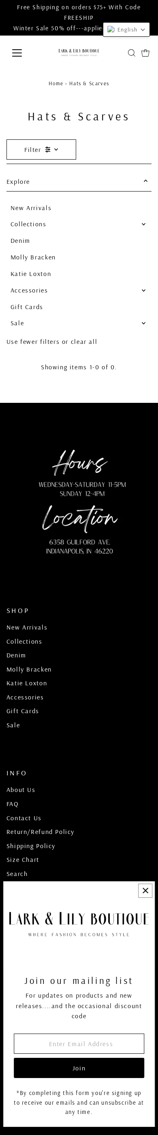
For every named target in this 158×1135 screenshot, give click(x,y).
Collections (29, 224)
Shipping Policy (31, 846)
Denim (20, 240)
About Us (21, 789)
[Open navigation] (23, 53)
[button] (126, 29)
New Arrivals (31, 208)
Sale (17, 323)
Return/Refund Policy (40, 832)
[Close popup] (145, 891)
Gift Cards (27, 307)
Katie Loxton (31, 274)
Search (17, 874)
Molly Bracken (33, 257)
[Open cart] (145, 53)
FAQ (12, 804)
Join (79, 1068)
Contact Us (24, 818)
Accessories (29, 290)
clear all (84, 341)
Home (56, 83)
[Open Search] (131, 53)
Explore (18, 181)
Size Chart (22, 859)
